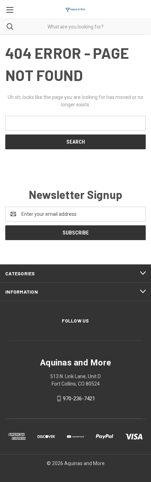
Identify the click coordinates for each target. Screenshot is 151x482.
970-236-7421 (79, 398)
